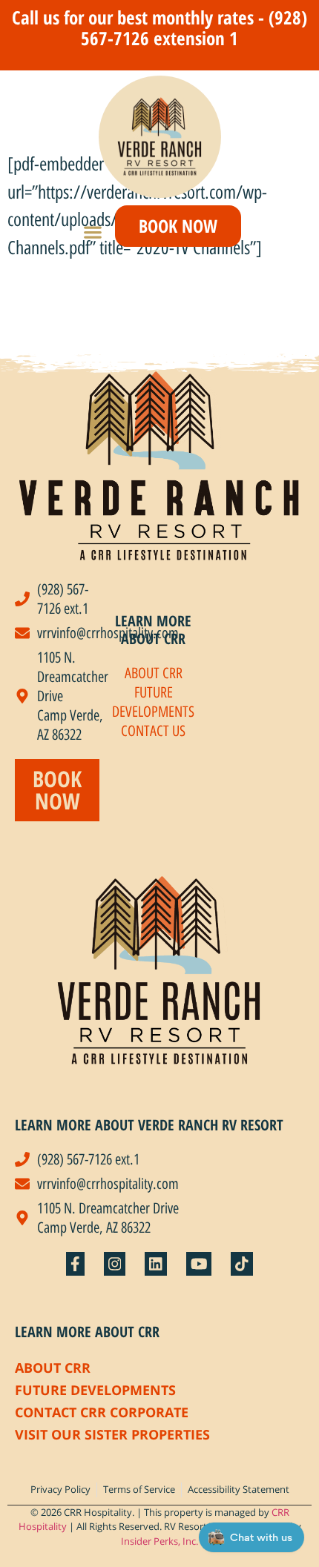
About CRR (53, 1367)
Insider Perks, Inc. (159, 1541)
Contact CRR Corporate (101, 1412)
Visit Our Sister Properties (112, 1434)
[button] (93, 231)
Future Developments (95, 1390)
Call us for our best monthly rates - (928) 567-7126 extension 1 (159, 27)
